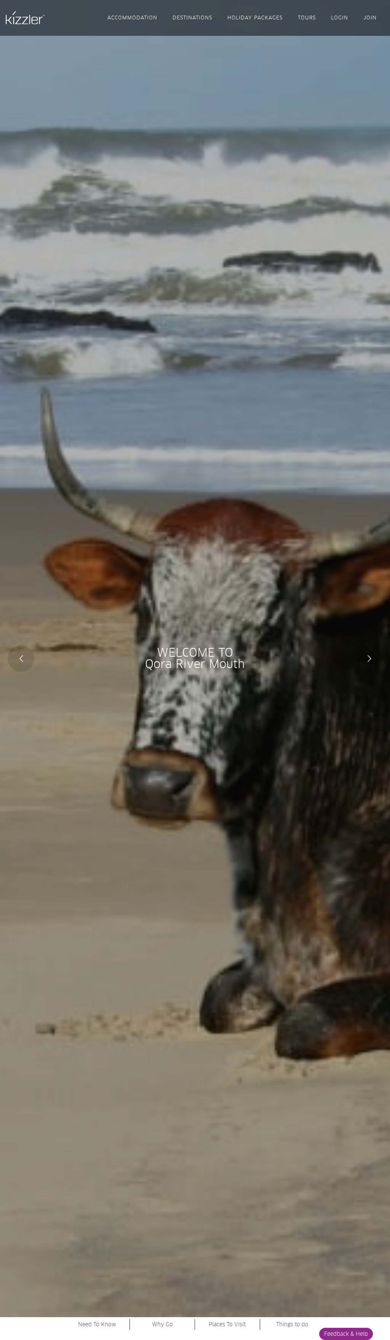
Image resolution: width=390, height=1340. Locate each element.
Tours (307, 18)
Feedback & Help (346, 1334)
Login (339, 18)
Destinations (192, 18)
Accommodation (132, 18)
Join (370, 18)
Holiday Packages (255, 18)
